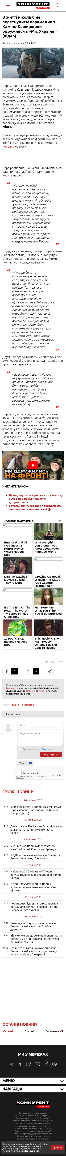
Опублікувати (51, 754)
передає (8, 146)
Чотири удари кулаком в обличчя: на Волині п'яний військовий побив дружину (33, 926)
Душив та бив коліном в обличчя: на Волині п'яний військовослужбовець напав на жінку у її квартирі (33, 951)
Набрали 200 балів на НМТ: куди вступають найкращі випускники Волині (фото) (35, 874)
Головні (29, 1031)
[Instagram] (46, 1065)
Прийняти (57, 1147)
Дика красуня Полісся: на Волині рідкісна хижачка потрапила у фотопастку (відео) (36, 829)
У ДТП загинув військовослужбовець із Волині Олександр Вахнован (35, 857)
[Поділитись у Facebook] (6, 671)
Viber (41, 691)
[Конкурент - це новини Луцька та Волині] (33, 1107)
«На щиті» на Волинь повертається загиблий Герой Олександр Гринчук (33, 847)
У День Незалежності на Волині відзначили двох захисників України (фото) (33, 887)
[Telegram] (11, 1065)
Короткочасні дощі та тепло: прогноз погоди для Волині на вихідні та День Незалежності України (34, 906)
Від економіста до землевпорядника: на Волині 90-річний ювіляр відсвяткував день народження (36, 938)
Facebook (11, 688)
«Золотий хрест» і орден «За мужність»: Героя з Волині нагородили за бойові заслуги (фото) (35, 810)
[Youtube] (37, 1065)
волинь (15, 704)
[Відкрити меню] (8, 5)
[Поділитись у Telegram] (50, 671)
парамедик (28, 704)
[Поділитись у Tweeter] (28, 671)
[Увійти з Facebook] (30, 763)
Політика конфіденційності (25, 1151)
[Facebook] (20, 1065)
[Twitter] (28, 1065)
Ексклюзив (52, 1031)
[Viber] (54, 1065)
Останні (8, 1031)
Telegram (30, 691)
